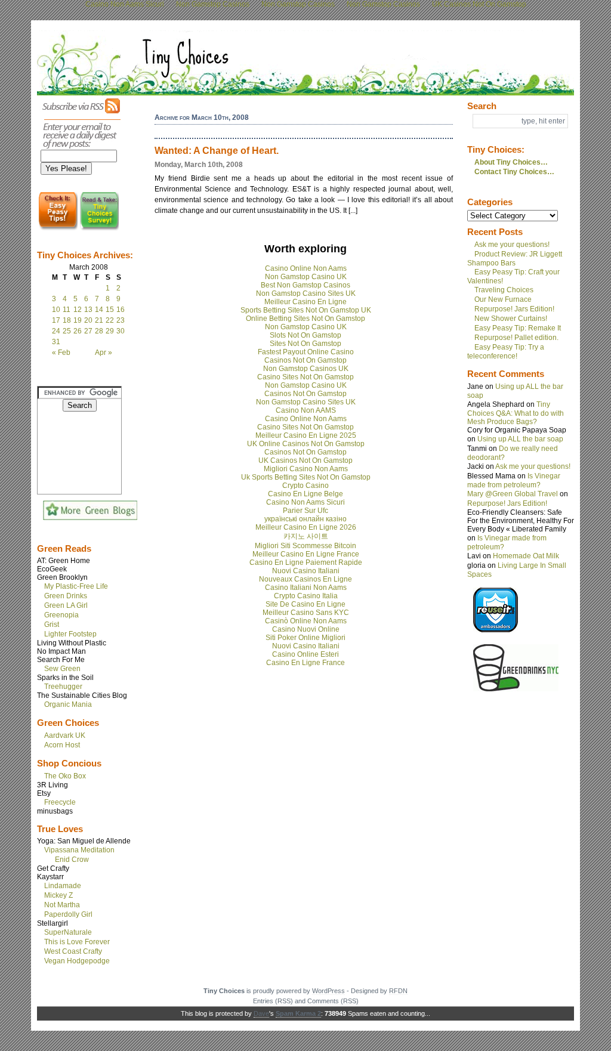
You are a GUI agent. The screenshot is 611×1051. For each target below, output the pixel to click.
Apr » (103, 352)
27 (88, 331)
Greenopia (61, 615)
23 (120, 320)
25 (67, 331)
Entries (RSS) (273, 1000)
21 (99, 320)
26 (77, 331)
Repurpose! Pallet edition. (516, 337)
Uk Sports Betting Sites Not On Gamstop (306, 477)
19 (77, 320)
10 (56, 309)
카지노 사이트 (305, 536)
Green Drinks (65, 596)
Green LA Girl (66, 605)
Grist (51, 624)
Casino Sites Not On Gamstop (305, 377)
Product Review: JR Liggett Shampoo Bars (514, 258)
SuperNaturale (68, 932)
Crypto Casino (305, 485)
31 (56, 342)
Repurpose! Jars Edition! (514, 309)
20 (88, 320)
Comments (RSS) (333, 1000)
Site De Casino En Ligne (305, 604)
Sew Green (62, 668)
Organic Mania (68, 704)
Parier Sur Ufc (305, 510)
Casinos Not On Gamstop (305, 360)
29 (110, 331)
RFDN (398, 990)
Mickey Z (58, 895)
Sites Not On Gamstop (305, 343)
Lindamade (62, 886)
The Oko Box (65, 776)
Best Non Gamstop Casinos (305, 285)
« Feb (61, 352)
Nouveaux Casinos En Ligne (305, 579)
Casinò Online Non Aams (306, 621)
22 (110, 320)
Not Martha (62, 905)
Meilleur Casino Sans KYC (306, 612)
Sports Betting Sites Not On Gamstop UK (305, 310)
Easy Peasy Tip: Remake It (517, 328)
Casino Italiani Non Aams (306, 587)
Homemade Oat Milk (526, 556)
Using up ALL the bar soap (520, 439)
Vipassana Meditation (79, 850)
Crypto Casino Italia (306, 596)
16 (120, 309)
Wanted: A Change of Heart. (217, 151)
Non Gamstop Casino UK (306, 277)
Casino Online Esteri (305, 654)
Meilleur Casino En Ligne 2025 (305, 435)
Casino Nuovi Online (306, 629)
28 (99, 331)
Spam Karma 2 (298, 1013)
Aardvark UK (64, 735)
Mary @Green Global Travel (512, 494)
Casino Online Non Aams (306, 268)
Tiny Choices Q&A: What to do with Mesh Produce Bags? (515, 413)
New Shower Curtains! (510, 318)
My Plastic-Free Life (76, 586)
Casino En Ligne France (305, 663)
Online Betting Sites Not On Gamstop (305, 318)
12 (77, 309)
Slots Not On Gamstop (305, 335)
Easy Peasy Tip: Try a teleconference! (505, 351)
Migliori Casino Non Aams (306, 469)
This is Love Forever (77, 942)
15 (110, 309)
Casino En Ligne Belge (305, 494)
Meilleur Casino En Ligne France (305, 554)
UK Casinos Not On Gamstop (305, 460)
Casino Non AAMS (306, 410)
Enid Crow (72, 859)
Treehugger (63, 686)
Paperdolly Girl (68, 914)
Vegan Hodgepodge (77, 961)
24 (56, 331)
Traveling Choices (503, 290)
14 (99, 309)
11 (66, 309)
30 (120, 331)
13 (88, 309)
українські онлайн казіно (305, 519)
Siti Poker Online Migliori (305, 637)
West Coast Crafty (73, 951)
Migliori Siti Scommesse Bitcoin (305, 546)
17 (56, 320)
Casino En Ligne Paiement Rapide (305, 562)
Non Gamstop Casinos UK (305, 368)
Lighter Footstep (70, 634)
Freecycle (60, 802)
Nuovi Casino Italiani (306, 571)
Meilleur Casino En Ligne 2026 (305, 527)
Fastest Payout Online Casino (306, 352)
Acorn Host (62, 745)
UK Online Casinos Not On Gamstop (306, 444)
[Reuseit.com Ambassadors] (495, 630)
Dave (261, 1013)
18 (67, 320)
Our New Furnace (503, 299)
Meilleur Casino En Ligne (305, 302)
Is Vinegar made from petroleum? (513, 480)
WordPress (328, 990)
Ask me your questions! (512, 244)
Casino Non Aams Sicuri (305, 502)
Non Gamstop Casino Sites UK (306, 293)
